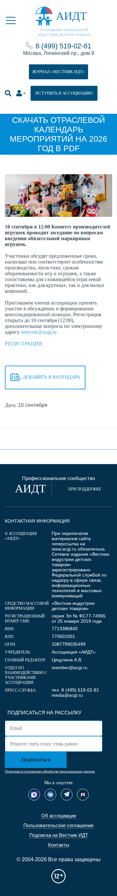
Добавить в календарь (51, 376)
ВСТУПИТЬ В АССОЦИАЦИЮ (64, 93)
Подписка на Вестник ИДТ (58, 835)
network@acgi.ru (39, 332)
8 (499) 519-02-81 (63, 46)
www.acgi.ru (64, 549)
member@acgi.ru (69, 667)
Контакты (58, 845)
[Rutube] (83, 794)
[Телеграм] (66, 794)
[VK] (50, 794)
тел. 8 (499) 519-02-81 (75, 690)
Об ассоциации (58, 815)
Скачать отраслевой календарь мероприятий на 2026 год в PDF (58, 134)
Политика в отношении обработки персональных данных (50, 771)
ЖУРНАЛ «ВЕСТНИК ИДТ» (58, 71)
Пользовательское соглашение (58, 825)
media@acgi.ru (67, 695)
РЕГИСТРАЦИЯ (23, 343)
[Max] (34, 794)
